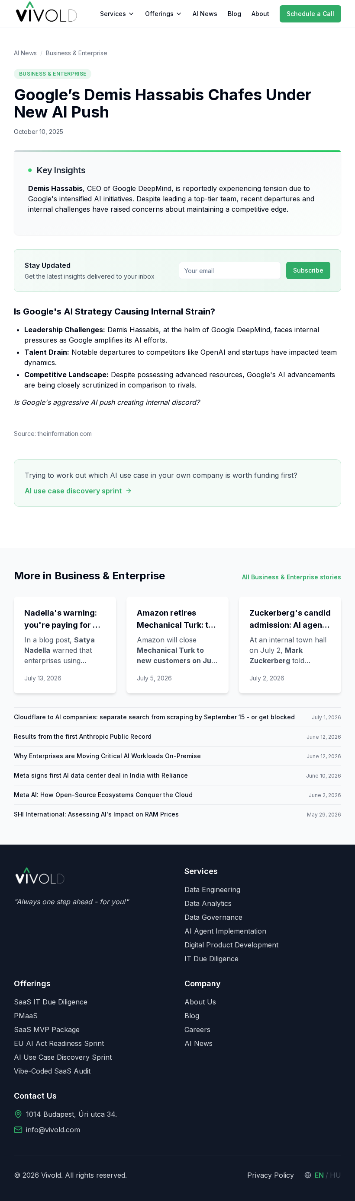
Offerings (159, 13)
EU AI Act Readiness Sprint (59, 1043)
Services (113, 13)
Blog (234, 13)
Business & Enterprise (76, 53)
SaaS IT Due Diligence (50, 1002)
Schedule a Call (310, 13)
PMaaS (26, 1015)
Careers (197, 1029)
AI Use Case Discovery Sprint (63, 1057)
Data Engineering (212, 889)
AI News (205, 13)
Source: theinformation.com (53, 433)
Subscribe (308, 270)
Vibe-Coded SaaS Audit (52, 1071)
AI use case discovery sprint (73, 490)
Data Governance (213, 917)
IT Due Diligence (211, 958)
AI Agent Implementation (225, 931)
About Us (200, 1002)
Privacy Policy (270, 1175)
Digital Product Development (231, 944)
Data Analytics (208, 903)
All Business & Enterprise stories (291, 577)
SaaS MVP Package (47, 1029)
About (260, 13)
